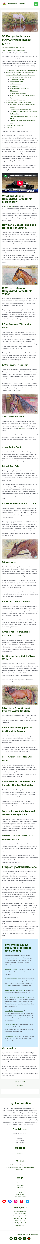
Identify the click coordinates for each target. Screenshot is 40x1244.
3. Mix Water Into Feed (16, 82)
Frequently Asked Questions (14, 125)
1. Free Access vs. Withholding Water (20, 77)
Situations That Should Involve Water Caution (19, 102)
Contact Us (20, 1153)
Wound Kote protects (11, 1036)
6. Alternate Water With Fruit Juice (20, 88)
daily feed (21, 428)
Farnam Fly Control (10, 1025)
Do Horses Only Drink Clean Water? (16, 100)
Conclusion (9, 127)
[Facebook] (11, 1238)
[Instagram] (20, 1238)
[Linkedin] (24, 1238)
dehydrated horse (8, 206)
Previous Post (20, 1082)
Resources (20, 1183)
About (20, 1192)
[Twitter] (15, 1238)
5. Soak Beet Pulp (15, 86)
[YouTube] (28, 1238)
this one (7, 985)
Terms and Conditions (20, 1197)
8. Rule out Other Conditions (18, 93)
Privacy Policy (20, 1185)
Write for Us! (20, 1194)
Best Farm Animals (16, 4)
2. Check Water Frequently (17, 79)
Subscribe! (20, 1187)
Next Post (20, 1085)
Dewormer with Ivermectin (12, 979)
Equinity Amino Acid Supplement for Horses (17, 997)
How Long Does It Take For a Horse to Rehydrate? (20, 72)
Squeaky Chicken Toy (11, 969)
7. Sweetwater (14, 91)
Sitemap (20, 1190)
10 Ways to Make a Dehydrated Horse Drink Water (20, 75)
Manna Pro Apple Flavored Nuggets (15, 990)
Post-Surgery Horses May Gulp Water (20, 109)
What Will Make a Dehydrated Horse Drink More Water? (21, 70)
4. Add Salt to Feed (15, 84)
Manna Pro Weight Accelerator (14, 1011)
